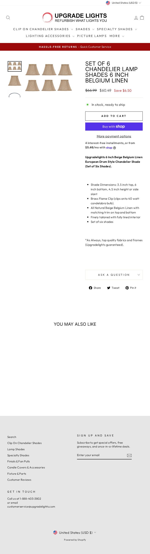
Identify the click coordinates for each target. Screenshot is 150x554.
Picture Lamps (92, 36)
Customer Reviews (19, 479)
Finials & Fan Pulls (18, 461)
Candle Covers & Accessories (26, 467)
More (115, 36)
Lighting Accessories (49, 36)
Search (11, 437)
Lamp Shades (16, 449)
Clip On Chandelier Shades (41, 29)
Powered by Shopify (75, 539)
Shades (83, 29)
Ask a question (114, 274)
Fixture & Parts (16, 473)
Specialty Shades (115, 29)
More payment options (114, 136)
